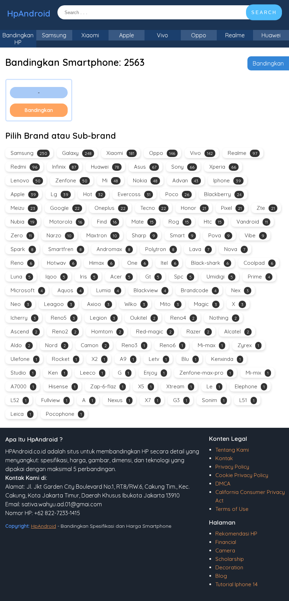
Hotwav (60, 262)
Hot (93, 194)
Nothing (223, 317)
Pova (219, 235)
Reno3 (133, 345)
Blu (189, 359)
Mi (110, 180)
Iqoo (55, 276)
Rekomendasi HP (236, 533)
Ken (56, 372)
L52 (18, 400)
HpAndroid (28, 13)
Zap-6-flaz (106, 386)
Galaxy (77, 153)
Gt (152, 276)
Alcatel (236, 331)
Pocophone (64, 414)
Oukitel (142, 317)
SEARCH (264, 12)
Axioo (98, 304)
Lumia (107, 290)
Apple (126, 35)
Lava (199, 249)
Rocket (64, 359)
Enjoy (154, 372)
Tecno (153, 208)
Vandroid (252, 221)
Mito (169, 304)
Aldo (20, 345)
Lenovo (26, 180)
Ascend (24, 331)
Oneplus (109, 208)
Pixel (231, 208)
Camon (94, 345)
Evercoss (134, 194)
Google (65, 208)
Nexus (119, 400)
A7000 (22, 386)
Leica (21, 414)
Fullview (54, 400)
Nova (234, 249)
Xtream (179, 386)
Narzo (59, 235)
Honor (193, 208)
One (136, 262)
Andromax (113, 249)
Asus (145, 166)
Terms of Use (231, 509)
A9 (127, 359)
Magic (205, 304)
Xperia (222, 166)
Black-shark (210, 262)
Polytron (159, 249)
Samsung (54, 35)
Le (213, 386)
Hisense (62, 386)
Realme (235, 35)
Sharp (143, 235)
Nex (240, 290)
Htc (213, 221)
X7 (151, 400)
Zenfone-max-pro (205, 372)
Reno (21, 262)
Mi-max (210, 345)
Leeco (91, 372)
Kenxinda (226, 359)
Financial (225, 542)
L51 (246, 400)
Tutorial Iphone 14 (236, 584)
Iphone (227, 180)
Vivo (162, 35)
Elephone (250, 386)
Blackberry (222, 194)
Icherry (23, 317)
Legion (102, 317)
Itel (168, 262)
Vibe (254, 235)
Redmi (24, 166)
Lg (59, 194)
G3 (180, 400)
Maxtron (101, 235)
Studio (22, 372)
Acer (120, 276)
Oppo (198, 35)
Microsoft (27, 290)
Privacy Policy (232, 466)
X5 (145, 386)
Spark (22, 249)
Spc (183, 276)
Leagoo (58, 304)
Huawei (105, 166)
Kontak (224, 458)
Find (107, 221)
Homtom (106, 331)
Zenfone (71, 180)
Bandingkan (268, 63)
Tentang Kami (232, 449)
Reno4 (182, 317)
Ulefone (24, 359)
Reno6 (171, 345)
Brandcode (198, 290)
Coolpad (258, 262)
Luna (21, 276)
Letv (158, 359)
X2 (98, 359)
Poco (177, 194)
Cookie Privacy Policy (241, 475)
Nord (55, 345)
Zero (21, 235)
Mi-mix (257, 372)
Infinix (64, 166)
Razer (197, 331)
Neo (20, 304)
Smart (181, 235)
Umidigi (220, 276)
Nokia (145, 180)
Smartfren (65, 249)
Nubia (23, 221)
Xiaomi (90, 35)
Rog (178, 221)
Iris (88, 276)
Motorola (65, 221)
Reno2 (64, 331)
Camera (225, 550)
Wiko (134, 304)
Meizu (23, 208)
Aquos (69, 290)
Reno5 (63, 317)
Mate (142, 221)
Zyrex (248, 345)
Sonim (213, 400)
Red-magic (154, 331)
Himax (100, 262)
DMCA (222, 483)
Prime (259, 276)
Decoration (229, 567)
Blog (221, 575)
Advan (185, 180)
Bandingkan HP (17, 39)
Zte (266, 208)
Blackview (150, 290)
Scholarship (229, 559)
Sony (183, 166)
